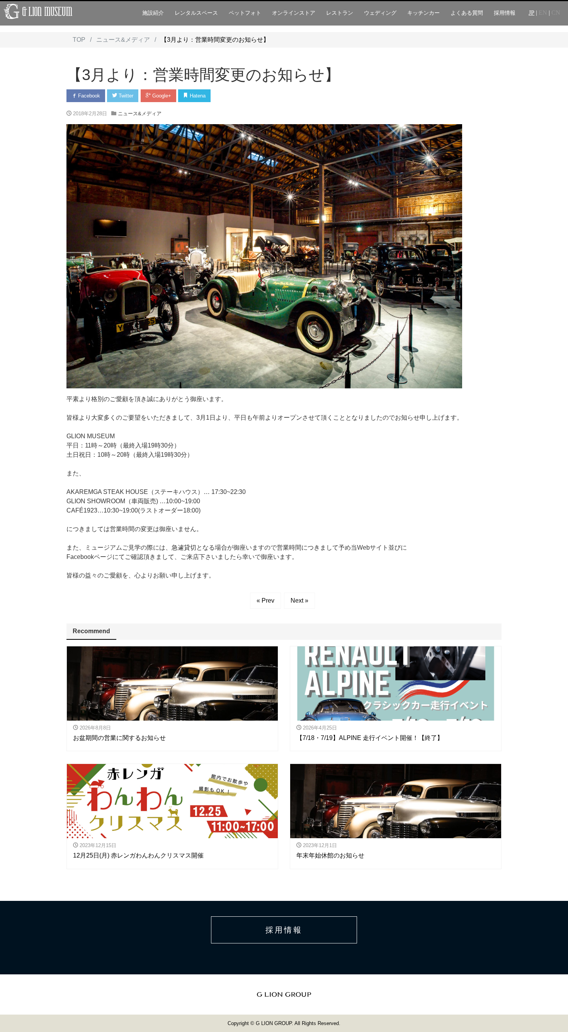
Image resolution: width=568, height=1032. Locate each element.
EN (543, 12)
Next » (299, 600)
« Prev (265, 600)
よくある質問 (467, 13)
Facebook (88, 96)
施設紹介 (153, 13)
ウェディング (380, 13)
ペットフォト (245, 13)
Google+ (161, 96)
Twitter (125, 96)
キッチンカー (423, 13)
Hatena (197, 96)
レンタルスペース (196, 13)
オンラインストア (293, 13)
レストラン (339, 13)
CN (555, 12)
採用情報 (504, 13)
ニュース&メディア (140, 113)
